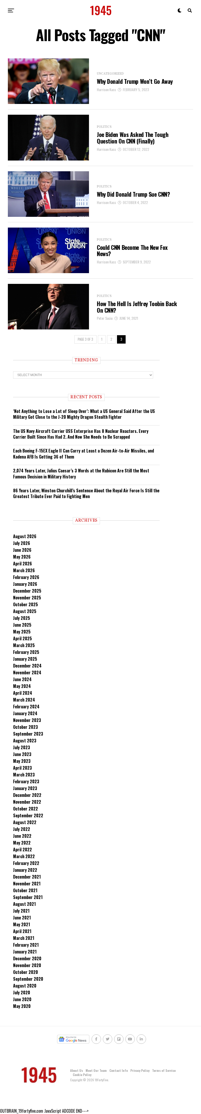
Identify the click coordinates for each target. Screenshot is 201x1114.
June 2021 (22, 917)
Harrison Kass (106, 89)
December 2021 (27, 877)
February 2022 (26, 863)
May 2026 (22, 557)
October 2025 (25, 604)
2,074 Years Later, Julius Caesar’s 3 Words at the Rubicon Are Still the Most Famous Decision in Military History (81, 473)
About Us (76, 1070)
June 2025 (22, 625)
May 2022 (22, 843)
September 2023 (28, 734)
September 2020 (28, 979)
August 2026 (24, 536)
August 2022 (24, 822)
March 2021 (23, 938)
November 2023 (27, 720)
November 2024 (27, 672)
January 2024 (25, 713)
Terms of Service (164, 1070)
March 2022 (24, 856)
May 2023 (22, 761)
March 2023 (24, 774)
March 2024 (24, 700)
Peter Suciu (105, 318)
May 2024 (22, 686)
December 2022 (27, 795)
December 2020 (27, 958)
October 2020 (25, 972)
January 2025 (25, 659)
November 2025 (27, 597)
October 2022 (25, 809)
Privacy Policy (139, 1070)
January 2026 (25, 584)
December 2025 (27, 591)
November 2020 (27, 965)
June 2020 (22, 999)
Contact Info (118, 1070)
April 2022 (22, 849)
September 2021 (28, 897)
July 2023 (21, 747)
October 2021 (25, 890)
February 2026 (26, 577)
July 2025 (21, 618)
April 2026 (22, 563)
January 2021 (25, 951)
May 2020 (22, 1006)
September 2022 (28, 815)
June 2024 (22, 679)
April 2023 (22, 768)
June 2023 (22, 754)
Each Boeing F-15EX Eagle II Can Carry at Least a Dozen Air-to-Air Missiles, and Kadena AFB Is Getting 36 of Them (83, 454)
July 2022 (21, 829)
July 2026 (21, 543)
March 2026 (24, 570)
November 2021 (27, 883)
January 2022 (25, 870)
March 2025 (24, 645)
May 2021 (21, 924)
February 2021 (26, 945)
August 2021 (24, 904)
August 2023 (24, 740)
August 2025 (24, 611)
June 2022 (22, 836)
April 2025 (22, 638)
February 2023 (26, 781)
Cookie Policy (82, 1074)
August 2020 (24, 986)
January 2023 (25, 788)
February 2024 (26, 706)
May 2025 (22, 631)
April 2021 (22, 931)
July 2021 (21, 911)
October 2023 (25, 727)
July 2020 (21, 992)
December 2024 (27, 666)
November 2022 (27, 802)
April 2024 (22, 693)
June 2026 (22, 550)
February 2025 (26, 652)
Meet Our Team (96, 1070)
